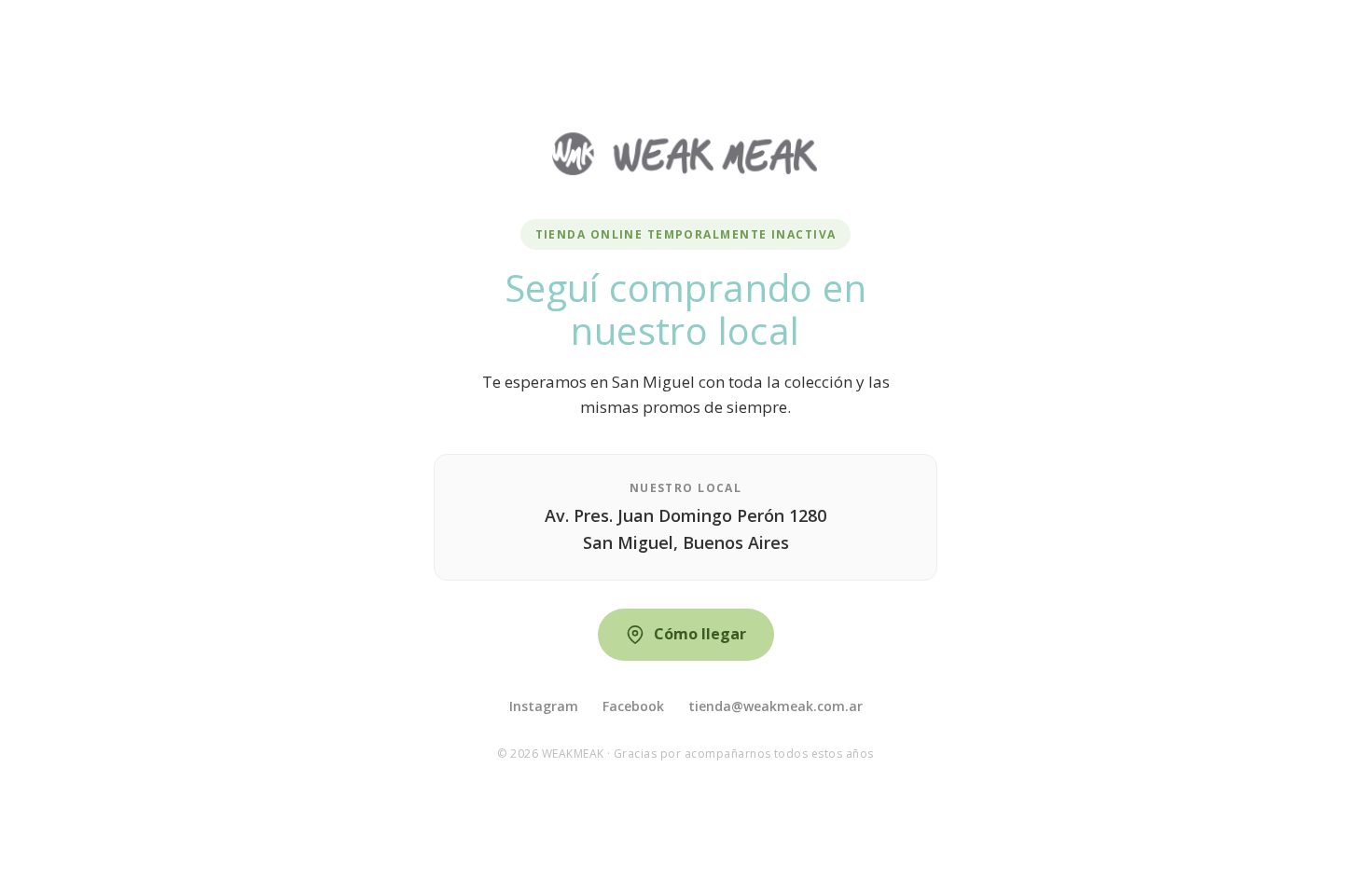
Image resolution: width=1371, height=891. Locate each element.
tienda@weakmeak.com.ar (775, 706)
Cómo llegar (700, 634)
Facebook (633, 706)
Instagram (543, 706)
